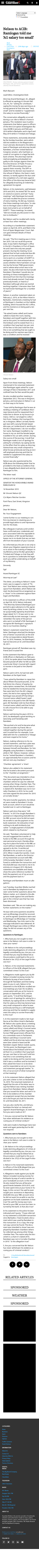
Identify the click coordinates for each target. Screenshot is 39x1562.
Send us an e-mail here (9, 1532)
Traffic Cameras (7, 1442)
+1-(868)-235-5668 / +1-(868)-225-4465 (14, 1534)
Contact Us (5, 1454)
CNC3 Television (7, 1484)
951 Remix (5, 1490)
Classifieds (5, 1477)
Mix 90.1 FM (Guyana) (8, 1505)
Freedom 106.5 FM (7, 1508)
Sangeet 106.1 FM (7, 1493)
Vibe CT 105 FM (6, 1502)
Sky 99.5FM (5, 1496)
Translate (24, 17)
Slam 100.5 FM (6, 1499)
